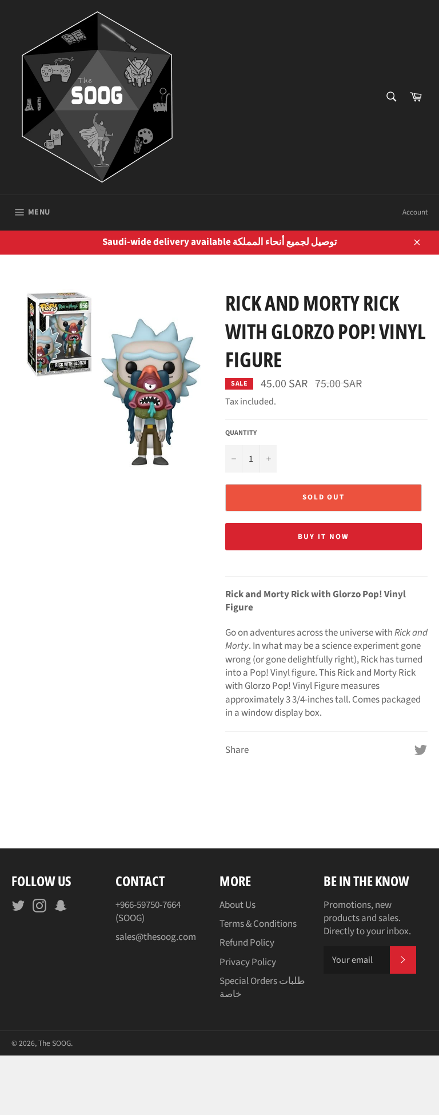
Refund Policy (247, 943)
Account (415, 212)
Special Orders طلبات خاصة (262, 987)
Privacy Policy (248, 962)
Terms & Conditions (258, 924)
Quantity (241, 433)
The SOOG (54, 1043)
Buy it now (323, 536)
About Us (238, 905)
